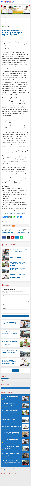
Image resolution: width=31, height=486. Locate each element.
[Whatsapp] (21, 237)
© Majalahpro (4, 484)
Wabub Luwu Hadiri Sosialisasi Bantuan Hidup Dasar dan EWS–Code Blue (18, 263)
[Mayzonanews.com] (7, 1)
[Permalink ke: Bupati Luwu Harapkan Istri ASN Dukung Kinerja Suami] (5, 251)
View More (15, 370)
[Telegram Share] (17, 237)
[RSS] (13, 226)
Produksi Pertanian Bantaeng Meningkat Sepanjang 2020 (12, 32)
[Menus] (29, 1)
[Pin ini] (12, 237)
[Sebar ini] (4, 237)
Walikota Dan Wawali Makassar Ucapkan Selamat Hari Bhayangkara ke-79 (18, 276)
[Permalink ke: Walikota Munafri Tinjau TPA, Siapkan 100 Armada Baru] (5, 270)
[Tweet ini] (8, 237)
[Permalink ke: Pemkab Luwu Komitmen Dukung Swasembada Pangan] (5, 258)
